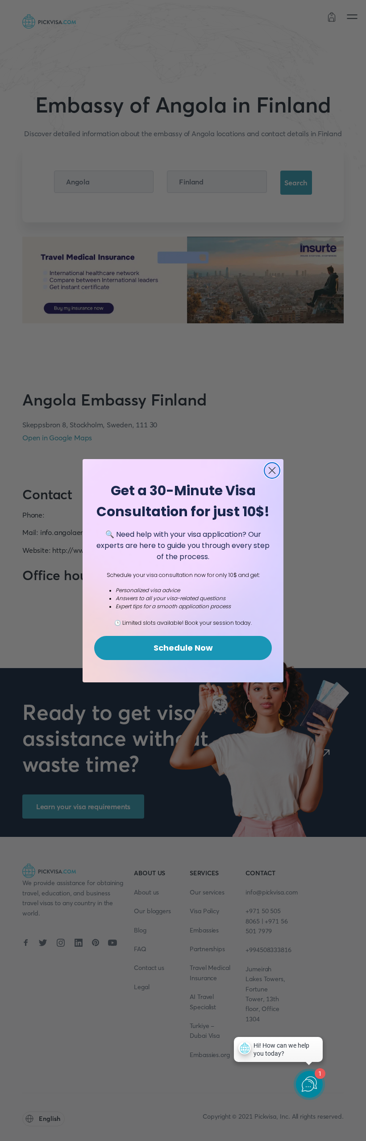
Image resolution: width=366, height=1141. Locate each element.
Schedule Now (183, 647)
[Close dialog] (272, 470)
